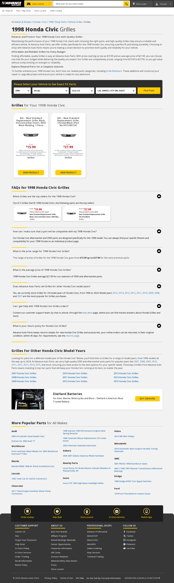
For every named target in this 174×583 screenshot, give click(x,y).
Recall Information (23, 560)
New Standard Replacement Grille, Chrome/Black (92, 215)
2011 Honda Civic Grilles (75, 377)
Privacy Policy (50, 578)
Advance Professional (97, 531)
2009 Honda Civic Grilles (24, 381)
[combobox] (91, 4)
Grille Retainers (114, 71)
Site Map (80, 578)
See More (31, 157)
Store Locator (57, 569)
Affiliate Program (59, 535)
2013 (127, 292)
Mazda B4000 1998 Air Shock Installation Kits (33, 466)
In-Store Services (23, 552)
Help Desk (20, 544)
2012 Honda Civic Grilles (75, 381)
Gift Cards (55, 552)
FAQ (17, 535)
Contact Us (20, 531)
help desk (87, 312)
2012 (132, 292)
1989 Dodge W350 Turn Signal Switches (132, 481)
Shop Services (93, 552)
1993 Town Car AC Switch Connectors (29, 478)
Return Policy (21, 565)
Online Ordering (94, 548)
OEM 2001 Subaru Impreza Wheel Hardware (83, 455)
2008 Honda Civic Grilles (24, 377)
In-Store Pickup (22, 548)
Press (54, 565)
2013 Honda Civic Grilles (126, 373)
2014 (121, 292)
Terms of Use (66, 578)
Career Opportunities (61, 544)
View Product (31, 172)
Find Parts (149, 90)
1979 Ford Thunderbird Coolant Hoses (132, 493)
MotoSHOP (92, 535)
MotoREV (91, 544)
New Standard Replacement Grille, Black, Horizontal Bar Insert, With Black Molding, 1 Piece (45, 215)
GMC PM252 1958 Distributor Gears (130, 463)
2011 (138, 292)
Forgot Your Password (25, 540)
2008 (156, 292)
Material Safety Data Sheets (64, 560)
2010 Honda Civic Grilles (75, 373)
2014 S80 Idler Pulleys (124, 436)
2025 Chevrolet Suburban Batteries (79, 445)
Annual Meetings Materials (63, 540)
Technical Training (95, 556)
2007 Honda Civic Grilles (24, 373)
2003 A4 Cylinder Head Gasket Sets (28, 436)
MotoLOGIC (92, 540)
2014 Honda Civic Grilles (126, 377)
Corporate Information (61, 548)
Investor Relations (59, 556)
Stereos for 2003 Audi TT (23, 441)
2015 (115, 292)
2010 (144, 292)
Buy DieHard (147, 398)
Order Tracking (22, 556)
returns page (72, 335)
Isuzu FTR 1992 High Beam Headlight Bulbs (83, 483)
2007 (19, 296)
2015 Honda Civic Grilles (126, 381)
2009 (150, 292)
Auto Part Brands (59, 531)
